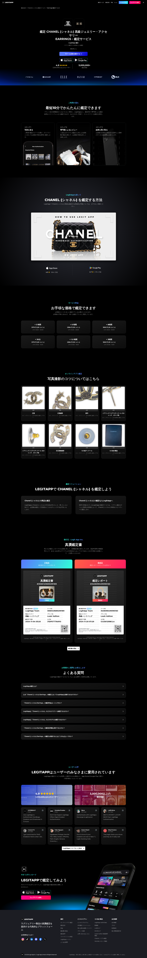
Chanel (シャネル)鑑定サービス (36, 8)
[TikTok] (27, 939)
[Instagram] (22, 939)
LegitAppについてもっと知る (72, 848)
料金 (112, 2)
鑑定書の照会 (72, 648)
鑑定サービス (101, 2)
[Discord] (36, 939)
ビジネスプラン (123, 2)
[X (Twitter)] (45, 939)
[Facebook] (40, 939)
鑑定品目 (107, 2)
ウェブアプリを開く (135, 2)
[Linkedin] (31, 939)
